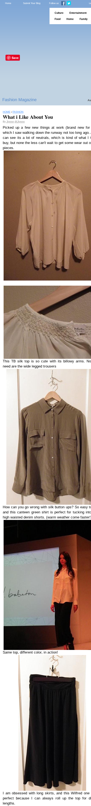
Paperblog (23, 16)
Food (58, 19)
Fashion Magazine (19, 99)
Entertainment (78, 12)
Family (84, 19)
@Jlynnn (20, 121)
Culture (59, 12)
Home (8, 3)
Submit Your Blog (31, 3)
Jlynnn (10, 121)
